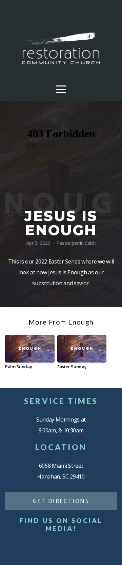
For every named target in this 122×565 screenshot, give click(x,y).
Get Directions (61, 501)
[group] (30, 354)
